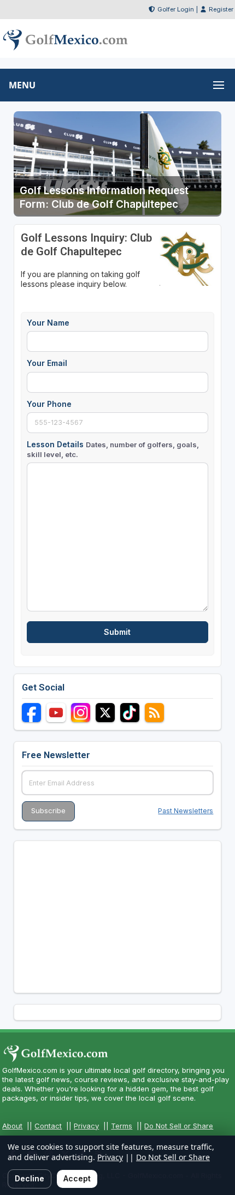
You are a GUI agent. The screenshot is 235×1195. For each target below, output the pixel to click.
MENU (22, 85)
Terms (121, 1125)
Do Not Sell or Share (178, 1125)
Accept (77, 1178)
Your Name (48, 322)
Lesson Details (113, 449)
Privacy (86, 1125)
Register (221, 9)
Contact (48, 1125)
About (12, 1125)
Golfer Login (175, 9)
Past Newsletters (185, 811)
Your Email (47, 363)
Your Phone (49, 404)
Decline (29, 1178)
